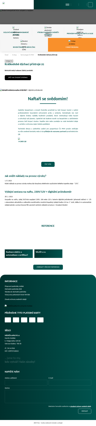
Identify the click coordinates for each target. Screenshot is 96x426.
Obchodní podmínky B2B (13, 289)
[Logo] (20, 306)
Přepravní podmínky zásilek (14, 286)
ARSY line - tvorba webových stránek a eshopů (48, 423)
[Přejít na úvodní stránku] (17, 4)
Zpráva (7, 388)
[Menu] (67, 4)
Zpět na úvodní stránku (18, 78)
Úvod (6, 55)
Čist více (48, 164)
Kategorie (9, 61)
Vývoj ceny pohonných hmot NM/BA (17, 295)
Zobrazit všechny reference (48, 267)
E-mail (51, 378)
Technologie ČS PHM (27, 55)
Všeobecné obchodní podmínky (15, 292)
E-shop (14, 55)
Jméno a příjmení (11, 378)
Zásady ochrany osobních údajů (15, 299)
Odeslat (85, 411)
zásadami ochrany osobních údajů (80, 406)
